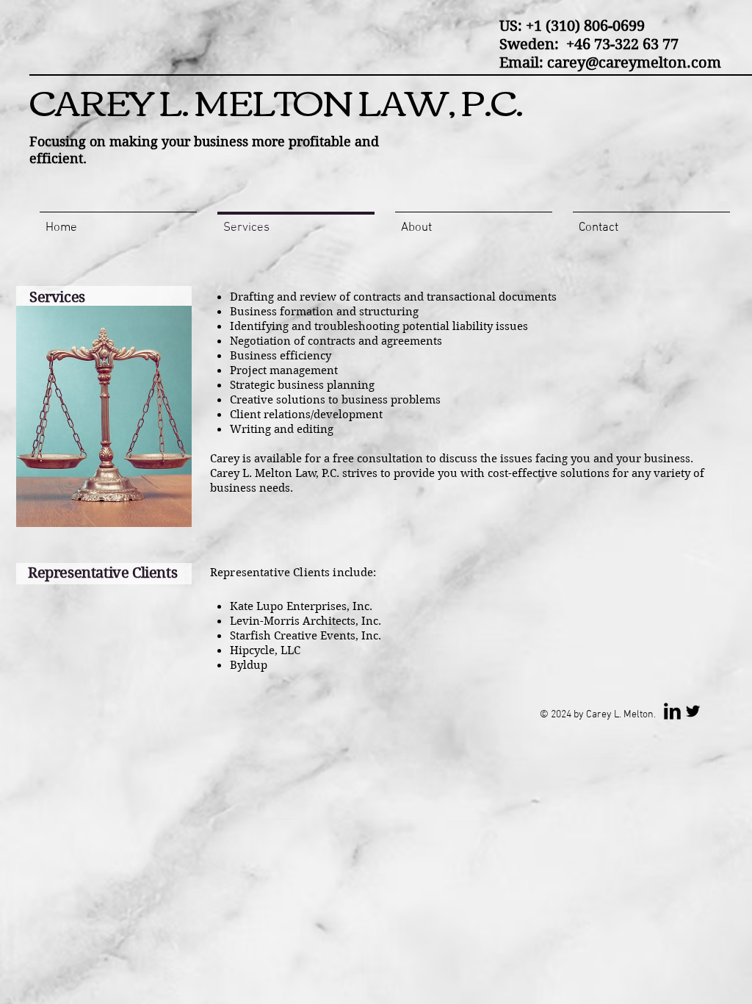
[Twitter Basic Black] (692, 711)
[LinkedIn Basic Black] (672, 711)
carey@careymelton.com (634, 62)
